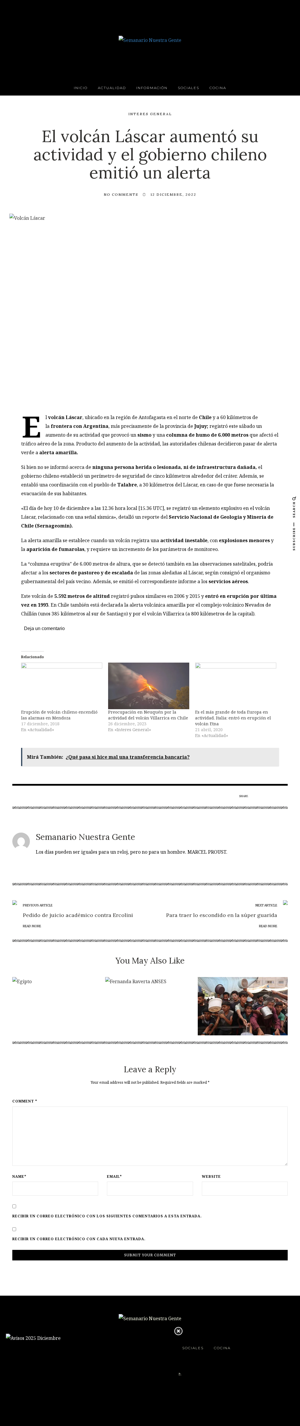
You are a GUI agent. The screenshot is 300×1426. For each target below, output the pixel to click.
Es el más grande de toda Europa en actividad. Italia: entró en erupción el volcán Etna (233, 717)
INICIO (81, 88)
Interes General (150, 114)
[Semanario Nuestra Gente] (150, 39)
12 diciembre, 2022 (173, 194)
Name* (19, 1177)
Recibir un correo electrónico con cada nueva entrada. (79, 1239)
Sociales (188, 88)
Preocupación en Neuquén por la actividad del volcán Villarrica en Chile (148, 715)
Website (211, 1177)
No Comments (121, 194)
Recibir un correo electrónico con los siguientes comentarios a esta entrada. (107, 1216)
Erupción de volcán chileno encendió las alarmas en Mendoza (59, 715)
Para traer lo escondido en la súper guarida (221, 915)
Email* (114, 1177)
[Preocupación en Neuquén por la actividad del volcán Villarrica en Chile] (148, 686)
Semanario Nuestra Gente (85, 837)
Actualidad (112, 88)
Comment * (24, 1101)
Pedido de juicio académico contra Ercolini (78, 915)
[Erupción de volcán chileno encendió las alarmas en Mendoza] (61, 686)
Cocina (217, 88)
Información (152, 88)
